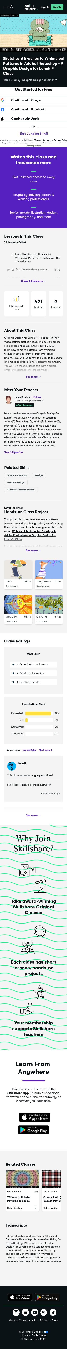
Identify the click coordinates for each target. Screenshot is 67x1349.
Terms (55, 1320)
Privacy (44, 1320)
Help (33, 1320)
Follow (37, 397)
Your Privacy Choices (31, 1331)
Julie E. (9, 581)
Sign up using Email (33, 133)
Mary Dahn (11, 616)
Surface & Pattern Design (21, 489)
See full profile (13, 452)
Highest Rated (13, 750)
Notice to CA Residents (33, 1335)
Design (39, 475)
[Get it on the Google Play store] (33, 1130)
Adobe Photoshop (17, 475)
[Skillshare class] (22, 1179)
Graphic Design (15, 482)
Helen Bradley (28, 397)
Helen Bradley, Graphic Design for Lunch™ (30, 80)
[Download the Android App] (47, 1297)
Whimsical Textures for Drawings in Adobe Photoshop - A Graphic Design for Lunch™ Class (30, 535)
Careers (23, 1320)
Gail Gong (41, 616)
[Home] (31, 7)
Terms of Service (41, 140)
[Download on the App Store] (33, 1117)
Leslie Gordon (26, 814)
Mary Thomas (43, 581)
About (12, 1320)
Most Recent (45, 750)
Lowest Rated (29, 750)
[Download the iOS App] (20, 1297)
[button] (6, 7)
